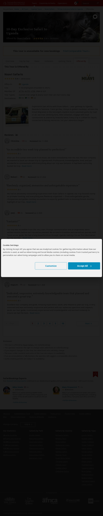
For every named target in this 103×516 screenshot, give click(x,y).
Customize (51, 265)
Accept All (82, 265)
